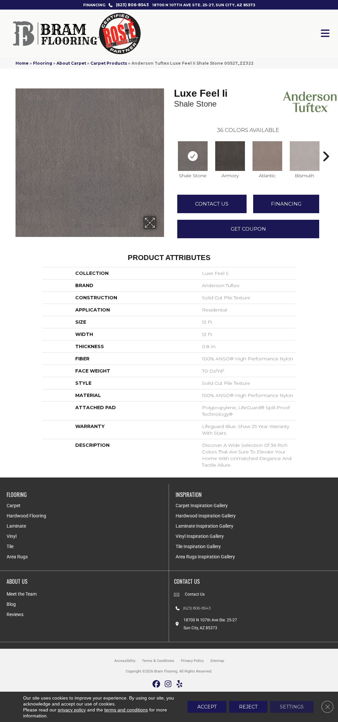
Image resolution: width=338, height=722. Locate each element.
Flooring (42, 63)
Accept (207, 707)
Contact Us (211, 204)
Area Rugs (17, 556)
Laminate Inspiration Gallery (204, 526)
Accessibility (124, 661)
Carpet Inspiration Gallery (202, 505)
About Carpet (71, 63)
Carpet (13, 505)
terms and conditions (126, 709)
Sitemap (217, 661)
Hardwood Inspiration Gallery (206, 515)
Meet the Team (22, 594)
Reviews (15, 614)
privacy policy (72, 709)
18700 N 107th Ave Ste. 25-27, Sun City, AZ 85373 (203, 5)
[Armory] (230, 156)
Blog (11, 604)
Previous (171, 146)
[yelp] (180, 684)
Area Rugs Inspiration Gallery (205, 556)
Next (326, 146)
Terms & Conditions (158, 661)
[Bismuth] (304, 156)
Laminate (16, 526)
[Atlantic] (267, 156)
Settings (292, 707)
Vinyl (12, 536)
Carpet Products (108, 63)
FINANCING (94, 5)
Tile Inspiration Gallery (198, 546)
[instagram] (168, 684)
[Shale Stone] (192, 156)
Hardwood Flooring (26, 515)
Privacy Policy (192, 661)
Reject (248, 707)
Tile (10, 546)
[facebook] (156, 684)
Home (22, 63)
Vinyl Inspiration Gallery (200, 536)
